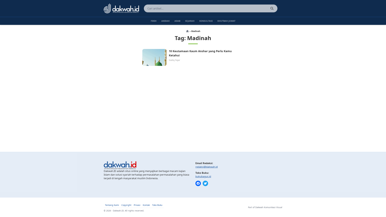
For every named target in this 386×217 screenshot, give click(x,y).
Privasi (137, 205)
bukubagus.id (203, 176)
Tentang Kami (112, 205)
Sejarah (190, 20)
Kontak (146, 205)
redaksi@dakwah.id (206, 166)
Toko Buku (157, 205)
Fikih (154, 20)
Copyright (126, 205)
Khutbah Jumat (226, 20)
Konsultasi (206, 20)
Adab (177, 20)
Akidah (165, 20)
